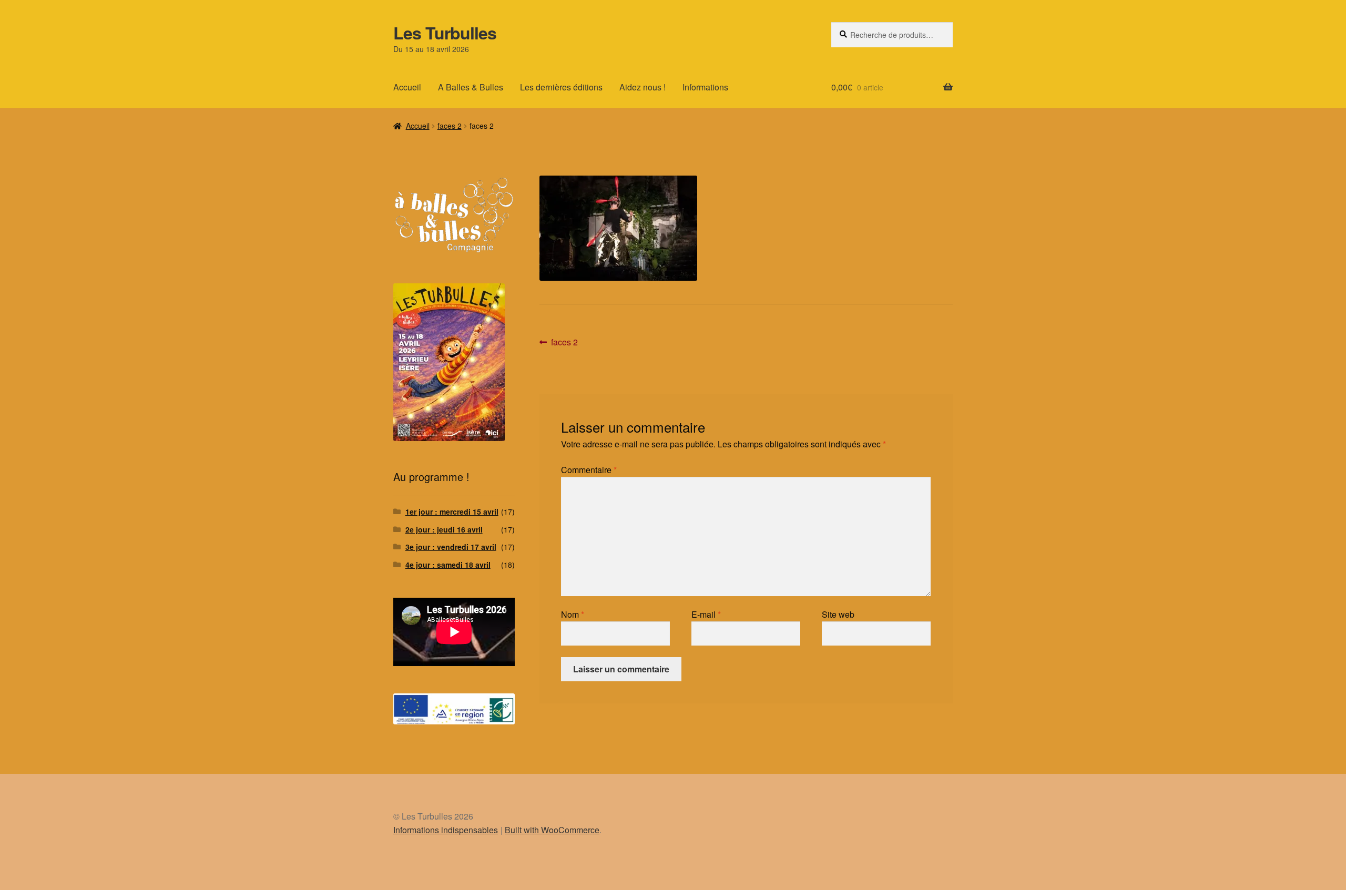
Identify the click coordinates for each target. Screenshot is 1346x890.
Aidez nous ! (642, 87)
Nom (572, 614)
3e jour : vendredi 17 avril (450, 546)
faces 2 (449, 125)
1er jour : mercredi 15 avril (451, 511)
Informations (705, 87)
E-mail (706, 614)
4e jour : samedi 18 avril (448, 564)
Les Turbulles (444, 33)
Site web (838, 614)
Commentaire (589, 470)
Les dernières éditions (561, 87)
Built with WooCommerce (552, 830)
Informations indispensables (445, 830)
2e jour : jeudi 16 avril (444, 529)
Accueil (407, 87)
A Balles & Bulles (470, 87)
